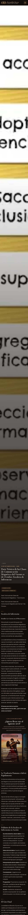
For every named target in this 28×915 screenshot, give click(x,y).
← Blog (3, 563)
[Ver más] (25, 748)
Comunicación (6, 588)
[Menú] (25, 2)
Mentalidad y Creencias (8, 590)
